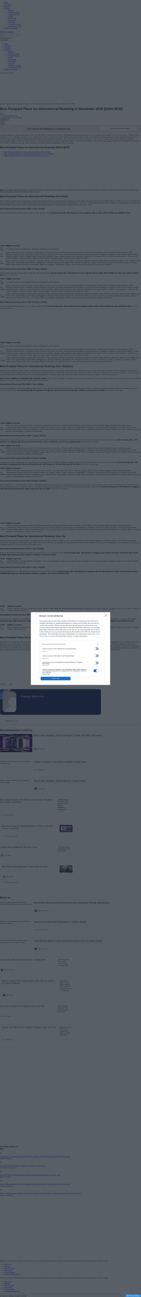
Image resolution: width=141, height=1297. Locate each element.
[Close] (106, 616)
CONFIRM (55, 678)
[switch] (96, 648)
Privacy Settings (134, 1295)
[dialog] (70, 648)
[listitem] (70, 644)
